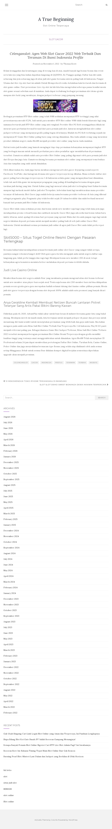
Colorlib (54, 820)
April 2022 (8, 701)
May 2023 (8, 638)
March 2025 (9, 513)
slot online (9, 795)
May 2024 (8, 570)
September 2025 (11, 479)
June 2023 (8, 633)
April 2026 (8, 439)
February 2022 (10, 712)
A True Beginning (56, 19)
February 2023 (10, 655)
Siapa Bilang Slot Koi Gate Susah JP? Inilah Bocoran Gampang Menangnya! (39, 739)
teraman (70, 362)
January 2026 (10, 456)
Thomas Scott (69, 64)
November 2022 (11, 673)
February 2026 (11, 451)
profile (59, 362)
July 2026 (8, 422)
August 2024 (9, 553)
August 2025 (9, 485)
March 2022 (9, 707)
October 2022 (10, 678)
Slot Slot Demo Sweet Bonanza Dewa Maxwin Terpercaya (73, 384)
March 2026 (9, 445)
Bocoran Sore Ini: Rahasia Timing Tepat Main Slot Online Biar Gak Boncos (39, 750)
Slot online (9, 801)
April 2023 (8, 644)
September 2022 (11, 684)
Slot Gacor (56, 39)
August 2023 (9, 621)
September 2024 (11, 547)
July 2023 (8, 627)
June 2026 (8, 428)
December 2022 (11, 667)
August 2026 (9, 416)
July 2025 (8, 490)
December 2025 (11, 462)
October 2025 (10, 473)
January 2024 (10, 593)
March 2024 (9, 581)
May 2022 (8, 695)
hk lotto (8, 770)
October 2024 (10, 542)
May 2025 (8, 502)
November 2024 (11, 536)
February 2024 (11, 587)
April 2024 (8, 576)
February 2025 (11, 519)
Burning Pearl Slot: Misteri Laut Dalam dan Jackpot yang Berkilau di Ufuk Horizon (43, 756)
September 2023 (11, 616)
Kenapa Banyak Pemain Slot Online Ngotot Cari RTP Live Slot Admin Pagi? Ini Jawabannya (47, 745)
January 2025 (10, 525)
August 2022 (9, 690)
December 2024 (11, 530)
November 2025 (11, 468)
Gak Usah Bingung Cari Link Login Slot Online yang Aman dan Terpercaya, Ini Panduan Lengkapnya (52, 733)
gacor (35, 362)
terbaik (82, 362)
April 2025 (8, 508)
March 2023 (9, 650)
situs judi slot (10, 782)
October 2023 (10, 610)
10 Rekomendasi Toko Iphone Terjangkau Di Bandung (36, 381)
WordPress (73, 820)
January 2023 (10, 661)
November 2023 (11, 604)
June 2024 (8, 564)
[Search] (106, 5)
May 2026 (8, 434)
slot (5, 776)
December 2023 (11, 599)
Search (101, 397)
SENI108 (8, 789)
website (93, 362)
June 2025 (8, 496)
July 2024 (8, 559)
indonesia (46, 362)
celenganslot (21, 362)
